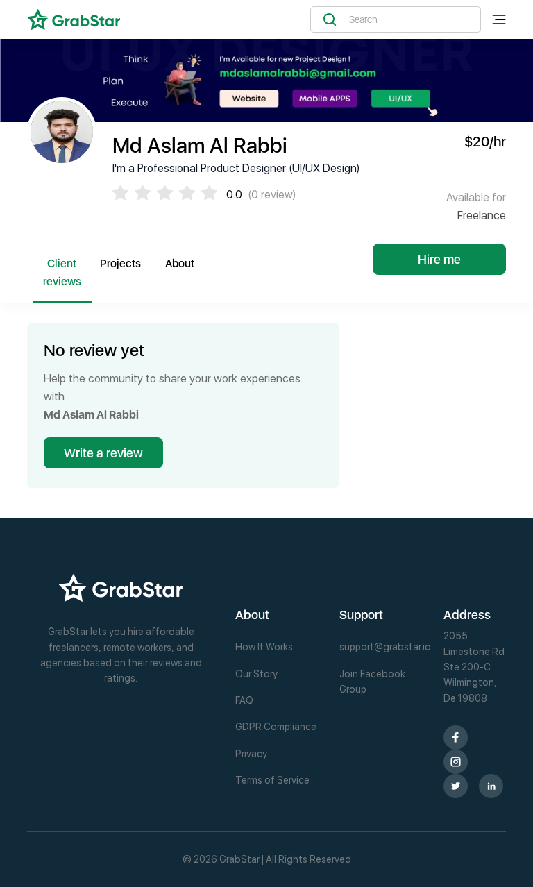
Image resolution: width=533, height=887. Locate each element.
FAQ (244, 700)
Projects (120, 263)
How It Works (264, 646)
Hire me (439, 259)
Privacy (251, 753)
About (179, 263)
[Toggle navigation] (499, 20)
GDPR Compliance (275, 726)
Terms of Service (272, 780)
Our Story (256, 673)
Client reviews (62, 272)
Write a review (103, 453)
